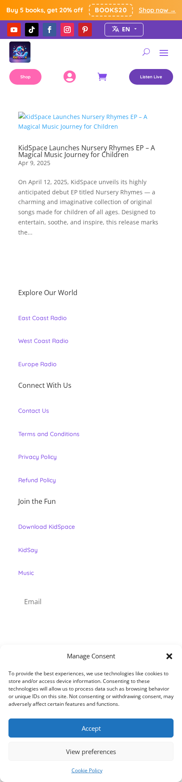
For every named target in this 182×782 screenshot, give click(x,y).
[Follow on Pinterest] (85, 29)
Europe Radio (37, 364)
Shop (25, 77)
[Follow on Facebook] (49, 29)
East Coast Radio (42, 318)
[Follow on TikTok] (32, 29)
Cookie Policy (87, 770)
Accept (91, 728)
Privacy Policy (37, 457)
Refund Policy (37, 480)
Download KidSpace (46, 527)
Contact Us (33, 410)
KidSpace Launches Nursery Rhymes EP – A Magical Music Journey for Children (86, 151)
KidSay (28, 550)
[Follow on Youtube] (14, 29)
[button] (169, 656)
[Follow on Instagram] (67, 29)
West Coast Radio (43, 341)
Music (26, 573)
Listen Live (151, 77)
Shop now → (157, 10)
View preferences (91, 751)
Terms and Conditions (49, 434)
